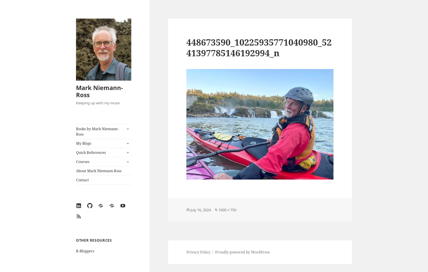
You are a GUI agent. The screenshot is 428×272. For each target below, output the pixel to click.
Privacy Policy (198, 252)
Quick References (91, 152)
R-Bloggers (85, 251)
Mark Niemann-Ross (99, 91)
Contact (82, 180)
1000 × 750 (227, 209)
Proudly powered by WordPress (242, 252)
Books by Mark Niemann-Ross (97, 131)
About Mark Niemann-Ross (98, 170)
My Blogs (83, 143)
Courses (82, 161)
